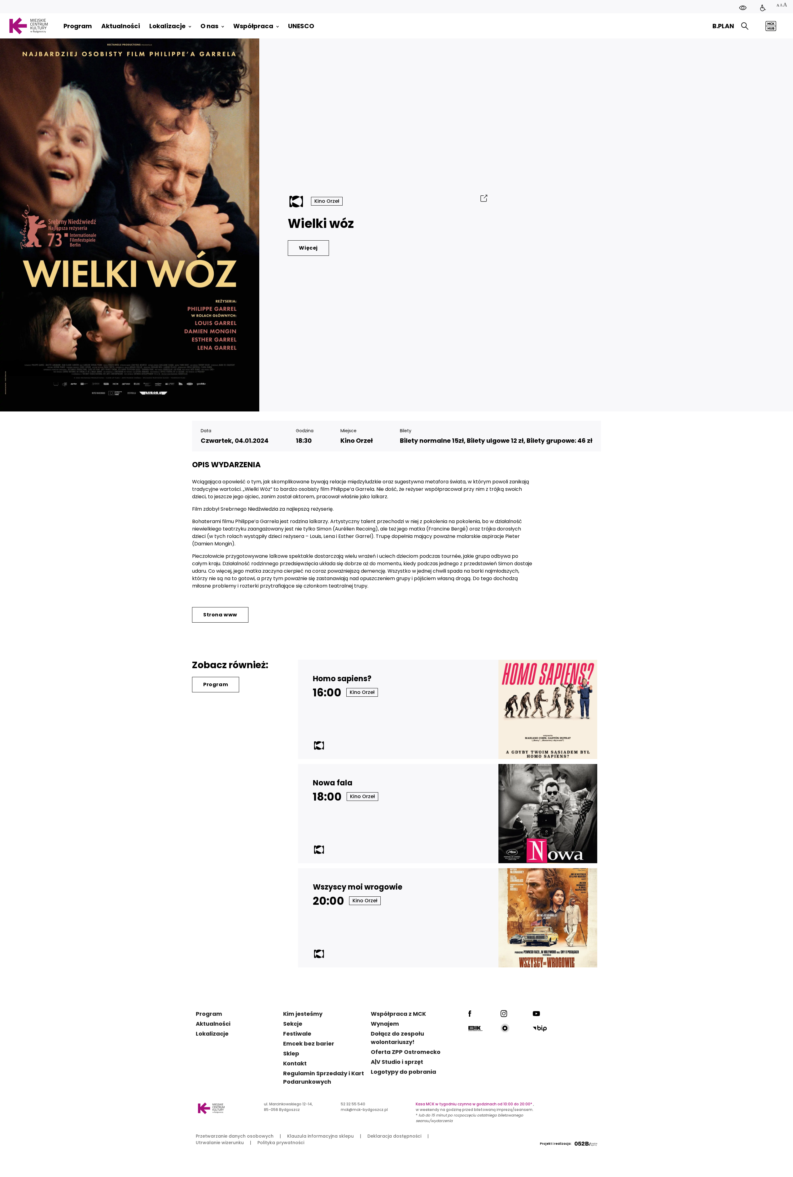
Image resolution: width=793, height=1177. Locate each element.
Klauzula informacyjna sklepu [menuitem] (320, 1136)
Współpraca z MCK (398, 1014)
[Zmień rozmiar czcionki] (781, 5)
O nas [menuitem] (209, 26)
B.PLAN (723, 26)
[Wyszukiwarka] (745, 26)
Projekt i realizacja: (556, 1143)
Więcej (308, 247)
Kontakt (295, 1063)
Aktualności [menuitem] (120, 26)
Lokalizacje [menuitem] (167, 26)
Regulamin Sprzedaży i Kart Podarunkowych (323, 1077)
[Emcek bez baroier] (763, 7)
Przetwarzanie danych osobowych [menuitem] (235, 1136)
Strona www (220, 614)
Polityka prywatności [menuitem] (280, 1142)
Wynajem (385, 1024)
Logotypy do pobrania (403, 1072)
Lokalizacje (212, 1033)
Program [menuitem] (78, 26)
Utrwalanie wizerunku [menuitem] (220, 1142)
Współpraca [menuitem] (253, 26)
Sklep (291, 1053)
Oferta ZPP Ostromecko (405, 1052)
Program (215, 684)
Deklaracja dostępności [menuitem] (394, 1136)
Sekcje (292, 1024)
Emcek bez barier (308, 1043)
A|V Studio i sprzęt (397, 1062)
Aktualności (213, 1024)
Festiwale (297, 1033)
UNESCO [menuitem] (301, 26)
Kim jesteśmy (302, 1014)
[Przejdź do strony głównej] (28, 26)
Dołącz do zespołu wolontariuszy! (397, 1038)
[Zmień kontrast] (743, 7)
